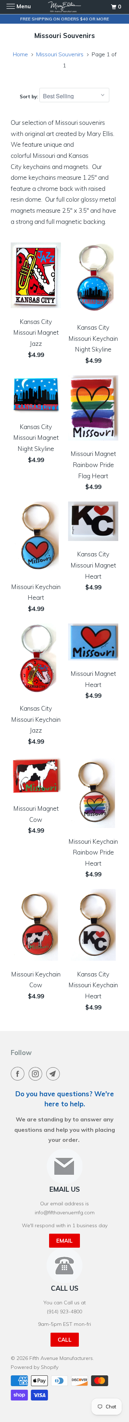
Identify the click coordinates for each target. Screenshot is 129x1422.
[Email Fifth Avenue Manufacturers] (54, 1073)
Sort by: (29, 96)
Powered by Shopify (34, 1367)
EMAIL (64, 1240)
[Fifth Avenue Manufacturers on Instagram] (37, 1073)
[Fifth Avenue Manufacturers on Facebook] (19, 1073)
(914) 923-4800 (64, 1311)
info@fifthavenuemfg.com (65, 1212)
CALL (65, 1339)
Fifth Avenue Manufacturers (61, 1358)
